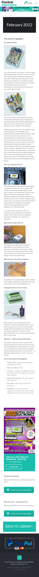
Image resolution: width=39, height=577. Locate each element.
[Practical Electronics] (9, 3)
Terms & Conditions (19, 569)
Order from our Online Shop (21, 490)
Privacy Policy (26, 567)
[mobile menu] (36, 3)
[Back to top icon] (19, 557)
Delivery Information (13, 567)
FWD (26, 564)
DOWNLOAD (14, 467)
